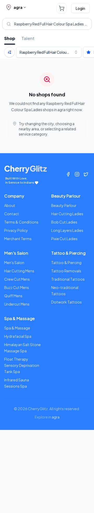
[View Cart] (61, 8)
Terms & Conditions (21, 222)
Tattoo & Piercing (66, 262)
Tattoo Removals (66, 270)
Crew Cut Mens (17, 279)
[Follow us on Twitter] (86, 174)
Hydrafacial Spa (17, 336)
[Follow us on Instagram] (77, 174)
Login (80, 8)
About (9, 205)
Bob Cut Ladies (64, 222)
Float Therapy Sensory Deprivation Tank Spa (21, 365)
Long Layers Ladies (67, 230)
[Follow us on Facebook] (68, 174)
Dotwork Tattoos (66, 302)
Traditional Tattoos (68, 279)
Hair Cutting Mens (19, 270)
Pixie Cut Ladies (64, 238)
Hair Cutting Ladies (67, 213)
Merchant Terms (18, 238)
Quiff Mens (13, 295)
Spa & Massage (17, 328)
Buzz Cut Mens (16, 287)
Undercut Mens (17, 304)
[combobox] (48, 52)
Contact (11, 213)
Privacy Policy (16, 230)
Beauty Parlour (64, 205)
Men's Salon (14, 262)
